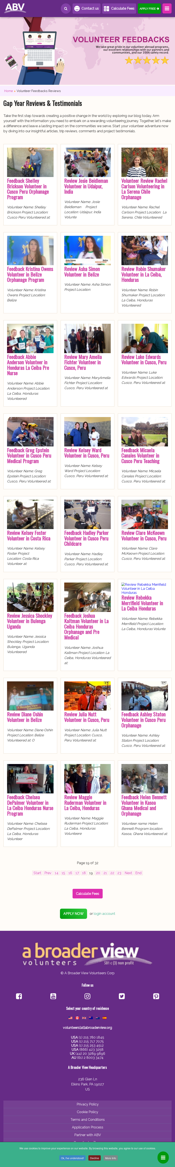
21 (105, 873)
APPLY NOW (73, 914)
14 (56, 873)
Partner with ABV (87, 1135)
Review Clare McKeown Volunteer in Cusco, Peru (143, 535)
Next (128, 873)
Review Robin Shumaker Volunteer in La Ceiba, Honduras (143, 274)
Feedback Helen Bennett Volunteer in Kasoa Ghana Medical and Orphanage (144, 805)
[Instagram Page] (87, 997)
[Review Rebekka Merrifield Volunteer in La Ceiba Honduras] (144, 593)
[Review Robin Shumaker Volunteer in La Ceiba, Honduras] (144, 264)
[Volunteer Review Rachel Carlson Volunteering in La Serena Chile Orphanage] (144, 176)
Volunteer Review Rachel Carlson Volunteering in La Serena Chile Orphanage (144, 189)
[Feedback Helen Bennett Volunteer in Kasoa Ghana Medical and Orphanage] (144, 792)
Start (37, 873)
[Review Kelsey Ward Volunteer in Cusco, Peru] (87, 445)
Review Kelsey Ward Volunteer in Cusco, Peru (86, 452)
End (138, 873)
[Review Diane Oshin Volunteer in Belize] (30, 709)
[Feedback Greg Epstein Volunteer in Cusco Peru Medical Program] (30, 445)
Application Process (87, 1127)
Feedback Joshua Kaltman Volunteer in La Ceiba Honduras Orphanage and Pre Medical (86, 626)
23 (119, 873)
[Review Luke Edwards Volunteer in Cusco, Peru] (144, 352)
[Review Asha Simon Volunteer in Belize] (87, 264)
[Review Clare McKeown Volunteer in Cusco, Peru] (144, 528)
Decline (94, 1158)
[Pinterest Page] (156, 997)
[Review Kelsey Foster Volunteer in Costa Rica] (30, 528)
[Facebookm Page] (122, 997)
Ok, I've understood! (72, 1158)
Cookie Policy (87, 1112)
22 (112, 873)
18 (84, 873)
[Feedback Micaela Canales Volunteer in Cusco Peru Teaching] (144, 445)
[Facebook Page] (19, 997)
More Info (110, 1158)
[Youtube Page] (53, 997)
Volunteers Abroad (22, 8)
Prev (47, 873)
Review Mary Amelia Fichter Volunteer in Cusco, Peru (83, 362)
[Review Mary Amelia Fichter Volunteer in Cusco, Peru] (87, 352)
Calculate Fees (122, 8)
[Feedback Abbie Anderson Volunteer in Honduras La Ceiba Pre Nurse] (30, 352)
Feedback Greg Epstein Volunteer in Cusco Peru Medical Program (29, 455)
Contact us (90, 8)
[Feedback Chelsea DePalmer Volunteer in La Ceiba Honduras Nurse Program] (30, 792)
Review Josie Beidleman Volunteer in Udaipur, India (86, 186)
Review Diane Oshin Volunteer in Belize (25, 716)
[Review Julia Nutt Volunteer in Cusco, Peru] (87, 709)
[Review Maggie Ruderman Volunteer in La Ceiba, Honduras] (87, 792)
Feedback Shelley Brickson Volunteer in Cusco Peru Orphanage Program (28, 189)
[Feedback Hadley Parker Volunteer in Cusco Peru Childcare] (87, 528)
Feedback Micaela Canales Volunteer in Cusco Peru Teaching (140, 455)
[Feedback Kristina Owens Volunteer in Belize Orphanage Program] (30, 264)
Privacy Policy (88, 1104)
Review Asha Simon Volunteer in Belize (82, 271)
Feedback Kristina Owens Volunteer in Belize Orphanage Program (30, 274)
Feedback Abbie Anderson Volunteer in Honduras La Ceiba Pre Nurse (28, 365)
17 (77, 873)
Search (66, 8)
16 (70, 873)
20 (98, 873)
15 (63, 873)
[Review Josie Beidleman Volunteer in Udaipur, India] (87, 176)
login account (104, 914)
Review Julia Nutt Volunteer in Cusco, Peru (86, 716)
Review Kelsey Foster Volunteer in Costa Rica (28, 535)
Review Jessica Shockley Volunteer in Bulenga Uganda (29, 621)
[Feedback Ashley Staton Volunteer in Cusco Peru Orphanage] (144, 709)
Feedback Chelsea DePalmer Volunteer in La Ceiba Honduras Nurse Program (30, 805)
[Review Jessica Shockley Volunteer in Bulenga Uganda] (30, 611)
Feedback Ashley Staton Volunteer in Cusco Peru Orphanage (143, 719)
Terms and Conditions (87, 1120)
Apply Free (148, 8)
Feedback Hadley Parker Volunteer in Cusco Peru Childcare (86, 538)
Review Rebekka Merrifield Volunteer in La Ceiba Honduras (142, 602)
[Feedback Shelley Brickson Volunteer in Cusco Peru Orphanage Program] (30, 176)
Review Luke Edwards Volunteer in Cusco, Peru (143, 359)
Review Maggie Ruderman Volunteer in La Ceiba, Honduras (85, 802)
